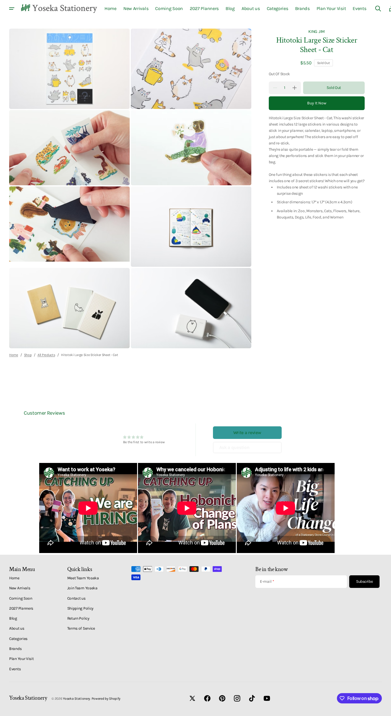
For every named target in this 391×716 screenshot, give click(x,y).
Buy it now (316, 103)
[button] (378, 8)
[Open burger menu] (11, 8)
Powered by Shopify (106, 699)
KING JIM (316, 31)
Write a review (247, 432)
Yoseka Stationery (76, 699)
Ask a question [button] (234, 447)
